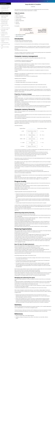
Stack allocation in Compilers (21, 34)
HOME (12, 1)
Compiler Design (33, 6)
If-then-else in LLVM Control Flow (5, 36)
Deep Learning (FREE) (35, 1)
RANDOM (23, 1)
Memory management (19, 36)
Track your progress (28, 1)
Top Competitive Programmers (5, 5)
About (17, 1)
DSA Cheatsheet (9, 1)
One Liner (20, 1)
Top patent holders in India (4, 8)
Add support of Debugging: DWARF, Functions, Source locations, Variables (4, 16)
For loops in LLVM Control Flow (5, 38)
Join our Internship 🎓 (42, 1)
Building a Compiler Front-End (5, 19)
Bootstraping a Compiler (4, 23)
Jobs (14, 1)
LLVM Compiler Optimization (4, 42)
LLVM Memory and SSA (4, 32)
